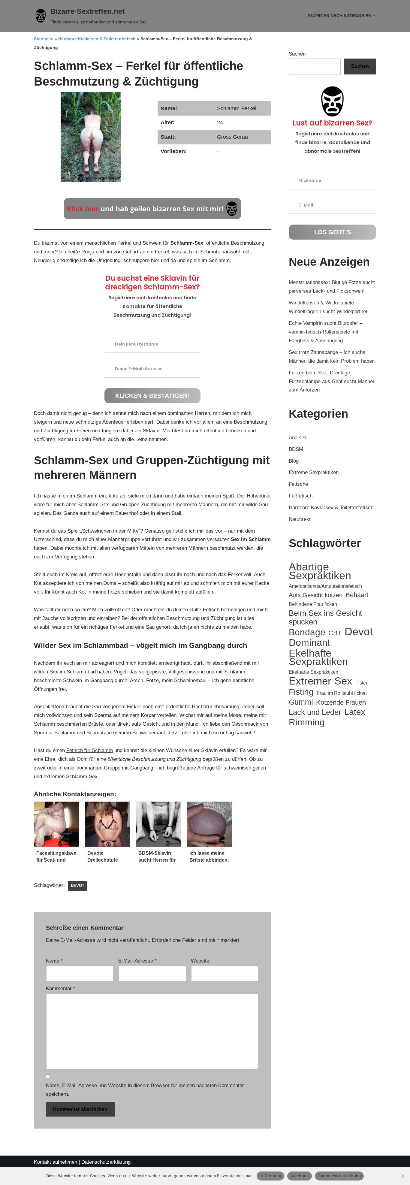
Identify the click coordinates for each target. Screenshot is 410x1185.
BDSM (296, 449)
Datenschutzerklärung (106, 1162)
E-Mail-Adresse (137, 961)
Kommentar (60, 988)
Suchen (297, 54)
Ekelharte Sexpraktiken (313, 672)
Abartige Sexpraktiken (320, 571)
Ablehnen (299, 1175)
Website (200, 961)
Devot (77, 885)
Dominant (309, 642)
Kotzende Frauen (341, 702)
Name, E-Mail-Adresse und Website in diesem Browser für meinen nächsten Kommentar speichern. (145, 1090)
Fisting (301, 692)
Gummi (301, 702)
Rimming (307, 722)
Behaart (356, 595)
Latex (354, 712)
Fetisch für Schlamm (89, 750)
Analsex (298, 437)
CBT (335, 633)
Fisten (362, 682)
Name (54, 961)
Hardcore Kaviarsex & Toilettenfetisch (97, 39)
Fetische (298, 484)
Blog (294, 461)
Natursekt (300, 519)
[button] (374, 16)
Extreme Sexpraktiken (314, 472)
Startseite (43, 39)
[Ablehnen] (402, 1176)
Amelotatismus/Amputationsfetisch (325, 586)
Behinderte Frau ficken (313, 604)
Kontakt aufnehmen (55, 1162)
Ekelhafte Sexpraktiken (318, 657)
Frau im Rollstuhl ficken (342, 693)
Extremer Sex (320, 681)
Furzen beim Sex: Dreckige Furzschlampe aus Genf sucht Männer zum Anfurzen (332, 381)
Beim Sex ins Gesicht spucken (325, 617)
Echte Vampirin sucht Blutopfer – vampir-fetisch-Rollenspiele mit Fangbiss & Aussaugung (325, 331)
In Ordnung (271, 1175)
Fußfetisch (300, 496)
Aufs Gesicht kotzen (315, 595)
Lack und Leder (315, 712)
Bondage (307, 632)
